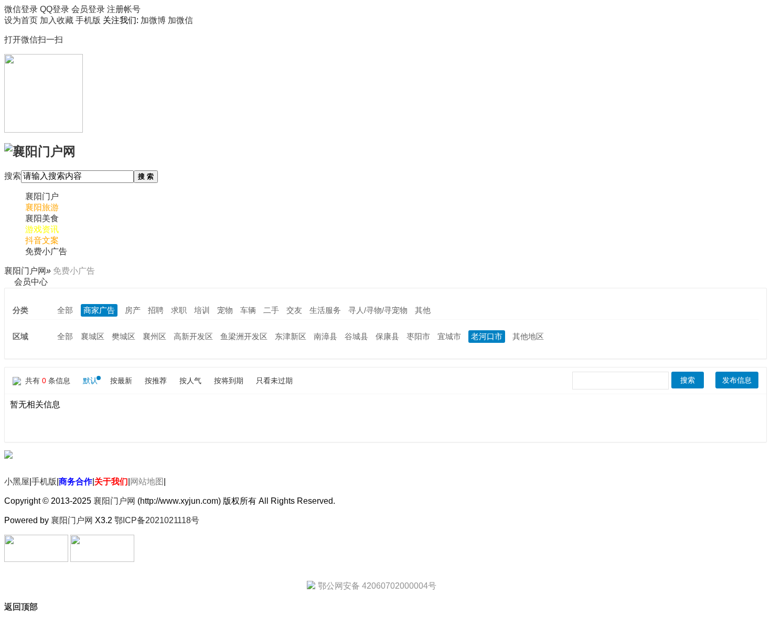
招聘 (156, 310)
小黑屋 (16, 481)
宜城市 (449, 336)
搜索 (12, 175)
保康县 (387, 336)
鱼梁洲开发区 (243, 336)
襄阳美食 (42, 218)
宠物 (225, 310)
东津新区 (290, 336)
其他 (423, 310)
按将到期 (228, 380)
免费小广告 (46, 251)
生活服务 (325, 310)
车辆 (248, 310)
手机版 (44, 481)
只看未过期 (274, 380)
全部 (65, 310)
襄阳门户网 (25, 270)
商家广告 (99, 310)
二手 (271, 310)
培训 (202, 310)
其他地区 (528, 336)
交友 (294, 310)
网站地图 (147, 481)
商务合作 (75, 481)
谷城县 (356, 336)
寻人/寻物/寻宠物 (378, 310)
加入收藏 (56, 20)
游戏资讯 (42, 229)
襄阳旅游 (42, 207)
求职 (179, 310)
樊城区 (123, 336)
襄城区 (92, 336)
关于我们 (111, 481)
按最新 (121, 380)
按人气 (190, 380)
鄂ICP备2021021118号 (156, 520)
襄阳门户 (42, 196)
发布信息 (737, 380)
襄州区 (154, 336)
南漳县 (325, 336)
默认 (90, 380)
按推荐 (156, 380)
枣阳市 (418, 336)
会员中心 (31, 281)
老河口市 (486, 336)
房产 (133, 310)
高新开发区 (193, 336)
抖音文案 (42, 240)
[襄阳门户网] (40, 150)
